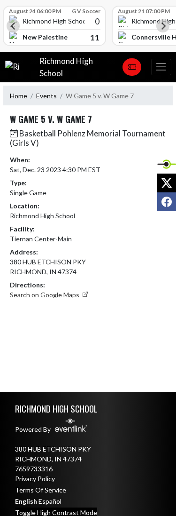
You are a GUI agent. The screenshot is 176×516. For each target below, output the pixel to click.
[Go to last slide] (13, 25)
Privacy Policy (35, 479)
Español (49, 501)
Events (46, 96)
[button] (131, 67)
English (26, 501)
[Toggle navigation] (161, 67)
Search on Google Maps (45, 295)
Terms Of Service (40, 490)
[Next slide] (162, 25)
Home (18, 96)
